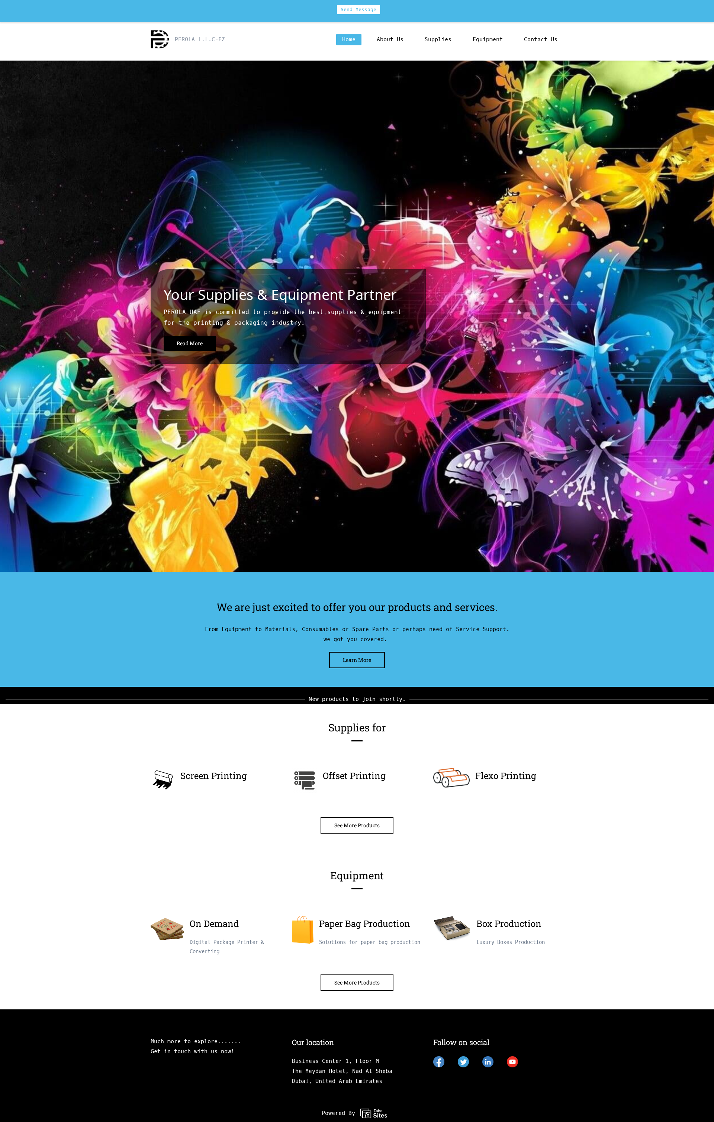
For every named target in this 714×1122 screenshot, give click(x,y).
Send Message (358, 9)
